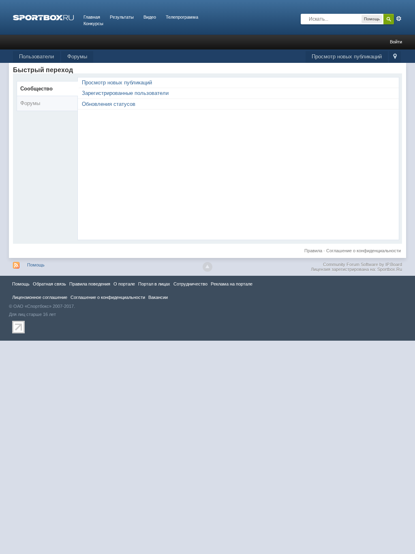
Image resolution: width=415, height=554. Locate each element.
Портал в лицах (154, 283)
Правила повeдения (89, 283)
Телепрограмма (182, 17)
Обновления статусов (108, 104)
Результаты (122, 17)
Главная (91, 17)
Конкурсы (93, 23)
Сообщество (36, 89)
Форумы (77, 57)
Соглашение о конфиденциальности (363, 250)
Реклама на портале (231, 283)
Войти (396, 41)
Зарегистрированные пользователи (125, 93)
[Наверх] (207, 267)
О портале (124, 283)
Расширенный (399, 18)
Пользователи (36, 57)
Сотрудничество (190, 283)
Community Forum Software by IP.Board (362, 264)
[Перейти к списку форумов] (43, 17)
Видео (149, 17)
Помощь (36, 264)
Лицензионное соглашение (39, 297)
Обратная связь (49, 283)
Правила (313, 250)
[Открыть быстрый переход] (395, 57)
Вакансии (158, 297)
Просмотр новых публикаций (347, 57)
